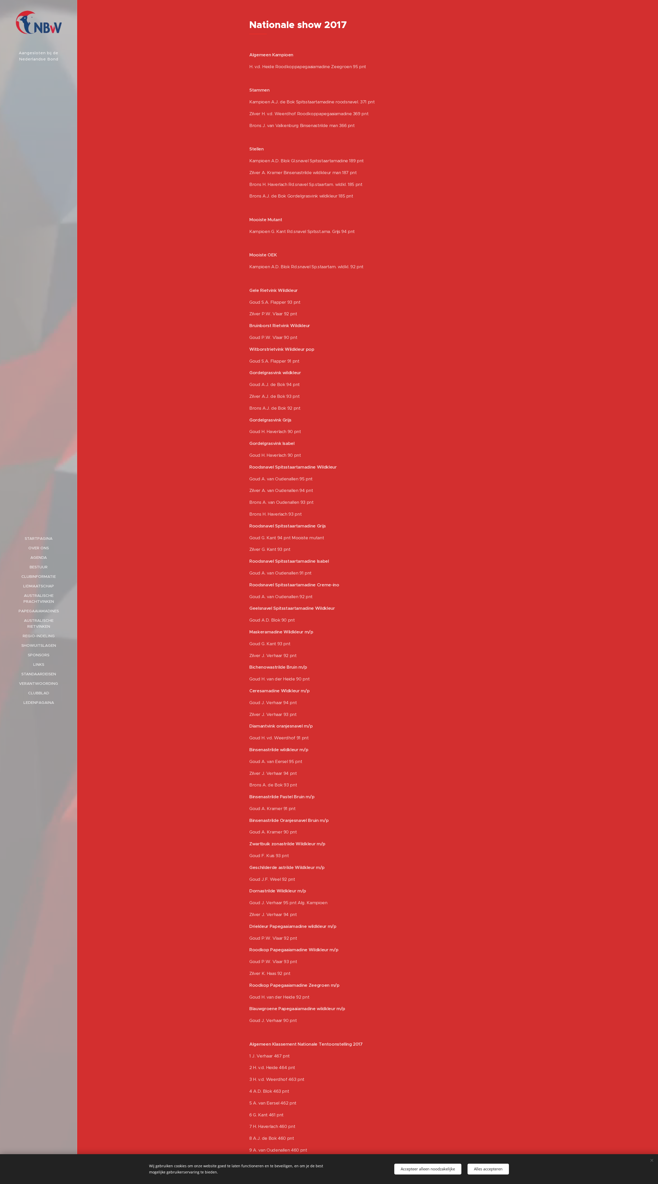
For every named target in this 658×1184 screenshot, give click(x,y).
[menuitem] (39, 538)
